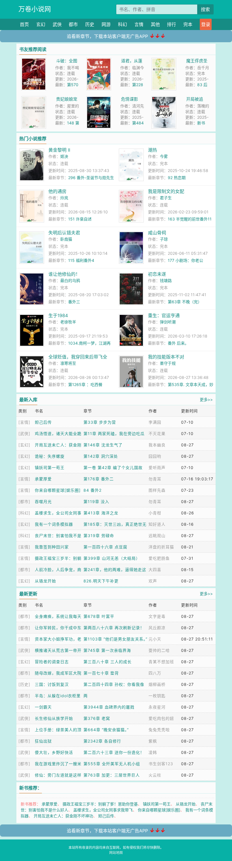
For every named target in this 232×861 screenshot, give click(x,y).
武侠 (57, 24)
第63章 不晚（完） (185, 301)
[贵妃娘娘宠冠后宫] (33, 99)
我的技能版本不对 (166, 357)
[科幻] (24, 512)
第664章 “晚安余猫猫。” (106, 729)
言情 (138, 24)
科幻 (122, 24)
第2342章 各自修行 (102, 741)
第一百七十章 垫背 (101, 673)
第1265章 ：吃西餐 (85, 384)
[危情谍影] (98, 99)
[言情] (24, 422)
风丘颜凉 (157, 627)
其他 (155, 24)
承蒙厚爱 (43, 478)
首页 (24, 24)
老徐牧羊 (68, 321)
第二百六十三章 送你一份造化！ (113, 752)
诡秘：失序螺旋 (50, 456)
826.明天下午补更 (101, 580)
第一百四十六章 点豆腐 (105, 546)
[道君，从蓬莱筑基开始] (98, 60)
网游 (106, 24)
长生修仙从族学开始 (54, 718)
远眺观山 (157, 535)
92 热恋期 (177, 177)
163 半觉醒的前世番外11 (190, 219)
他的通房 (57, 191)
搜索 (205, 9)
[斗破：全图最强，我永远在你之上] (33, 60)
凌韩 (153, 752)
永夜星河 (157, 707)
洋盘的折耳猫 (161, 546)
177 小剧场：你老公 (185, 260)
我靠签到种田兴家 (52, 546)
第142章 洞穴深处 (100, 456)
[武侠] (24, 433)
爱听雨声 (157, 467)
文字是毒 (157, 616)
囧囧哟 (155, 456)
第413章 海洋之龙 (100, 512)
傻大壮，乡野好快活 (54, 752)
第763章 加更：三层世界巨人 (111, 775)
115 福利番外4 (81, 260)
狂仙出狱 (43, 741)
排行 (171, 24)
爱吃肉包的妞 (161, 718)
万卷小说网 (34, 9)
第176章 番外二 (98, 478)
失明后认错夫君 (64, 233)
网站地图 (116, 853)
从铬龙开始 (45, 580)
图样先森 (157, 490)
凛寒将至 (68, 363)
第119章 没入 (96, 501)
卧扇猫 (66, 239)
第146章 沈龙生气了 (103, 444)
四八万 (155, 673)
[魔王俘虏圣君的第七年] (163, 60)
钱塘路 (166, 280)
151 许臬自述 (80, 219)
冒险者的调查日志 (52, 661)
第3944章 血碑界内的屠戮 (108, 707)
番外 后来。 (178, 343)
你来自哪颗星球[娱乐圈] (58, 490)
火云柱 (155, 775)
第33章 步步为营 (99, 422)
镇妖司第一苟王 (50, 467)
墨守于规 (168, 363)
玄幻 (40, 24)
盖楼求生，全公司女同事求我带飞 (103, 809)
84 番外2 (92, 490)
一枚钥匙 (157, 695)
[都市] (24, 501)
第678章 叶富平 (98, 616)
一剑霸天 (43, 707)
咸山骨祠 (157, 233)
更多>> (206, 399)
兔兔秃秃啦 (159, 729)
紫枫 (153, 741)
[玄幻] (24, 444)
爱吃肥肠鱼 (159, 558)
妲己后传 (43, 422)
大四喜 (155, 569)
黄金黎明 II (59, 150)
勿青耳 (155, 478)
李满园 (155, 422)
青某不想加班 (161, 661)
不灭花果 (157, 433)
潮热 (152, 150)
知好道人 (157, 524)
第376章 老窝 (96, 718)
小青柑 (155, 512)
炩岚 (64, 197)
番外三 (74, 301)
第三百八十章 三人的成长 (107, 661)
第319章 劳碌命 (98, 535)
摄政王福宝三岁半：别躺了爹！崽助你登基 (100, 803)
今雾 (164, 156)
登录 (205, 24)
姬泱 (64, 156)
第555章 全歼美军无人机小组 (111, 763)
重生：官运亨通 (164, 315)
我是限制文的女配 (166, 191)
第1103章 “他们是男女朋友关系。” (115, 639)
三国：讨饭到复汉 (52, 684)
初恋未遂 (157, 274)
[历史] (24, 684)
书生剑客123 (161, 763)
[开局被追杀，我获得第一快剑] (163, 99)
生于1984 (58, 315)
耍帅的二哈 (159, 650)
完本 (187, 24)
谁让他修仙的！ (64, 274)
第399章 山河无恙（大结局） (111, 558)
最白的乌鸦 (70, 280)
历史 (89, 24)
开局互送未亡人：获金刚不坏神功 (63, 815)
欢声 (153, 580)
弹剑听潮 (168, 321)
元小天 (155, 639)
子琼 (164, 239)
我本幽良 (157, 444)
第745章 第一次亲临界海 (107, 650)
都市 (73, 24)
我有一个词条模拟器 (54, 524)
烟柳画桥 (157, 684)
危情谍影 (129, 99)
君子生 (166, 197)
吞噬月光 (43, 501)
